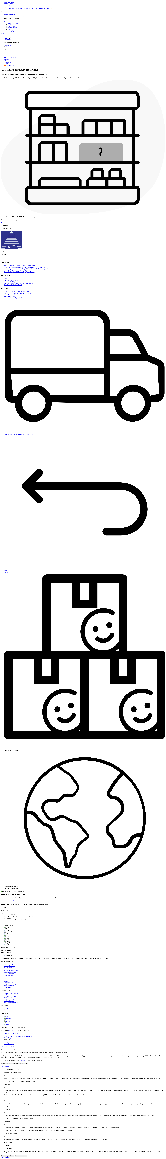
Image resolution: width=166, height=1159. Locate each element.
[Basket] (84, 50)
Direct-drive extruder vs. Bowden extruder (15, 270)
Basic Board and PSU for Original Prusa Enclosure (18, 293)
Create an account (9, 45)
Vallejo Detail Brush (9, 296)
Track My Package (9, 985)
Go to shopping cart (9, 5)
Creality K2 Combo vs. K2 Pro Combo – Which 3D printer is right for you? (25, 267)
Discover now (4, 223)
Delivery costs (11, 26)
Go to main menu (9, 2)
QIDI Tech (7, 278)
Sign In (6, 981)
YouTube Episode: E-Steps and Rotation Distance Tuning (20, 265)
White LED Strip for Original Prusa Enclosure (16, 291)
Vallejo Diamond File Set (11, 294)
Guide (6, 994)
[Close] (1, 11)
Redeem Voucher (9, 987)
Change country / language (18, 1027)
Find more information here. (8, 901)
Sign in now (7, 39)
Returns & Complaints (10, 969)
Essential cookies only (12, 1063)
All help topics (12, 31)
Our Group (7, 1008)
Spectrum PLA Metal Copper (12, 280)
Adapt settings (23, 1063)
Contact (6, 1010)
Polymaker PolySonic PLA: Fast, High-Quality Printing (19, 272)
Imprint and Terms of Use (11, 1033)
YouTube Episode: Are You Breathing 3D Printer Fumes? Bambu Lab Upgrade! (26, 269)
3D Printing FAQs (9, 999)
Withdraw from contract (7, 1047)
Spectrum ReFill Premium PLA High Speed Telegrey (18, 283)
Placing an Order (8, 964)
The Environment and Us (11, 1002)
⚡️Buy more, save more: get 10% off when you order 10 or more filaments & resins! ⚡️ (28, 8)
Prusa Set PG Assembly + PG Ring (13, 298)
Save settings (4, 1156)
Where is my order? (13, 23)
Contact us (10, 29)
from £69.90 (18, 17)
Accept (3, 1063)
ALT (9, 259)
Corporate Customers (10, 972)
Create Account (8, 982)
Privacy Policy (8, 1034)
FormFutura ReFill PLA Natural (13, 285)
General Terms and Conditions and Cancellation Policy (19, 1036)
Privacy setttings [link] (8, 1039)
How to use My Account (11, 970)
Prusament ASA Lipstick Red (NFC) (14, 282)
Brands (6, 257)
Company (7, 1042)
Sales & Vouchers (9, 973)
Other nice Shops (9, 1044)
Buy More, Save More (10, 996)
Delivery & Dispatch (9, 966)
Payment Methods (9, 967)
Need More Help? (9, 975)
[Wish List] (5, 48)
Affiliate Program (9, 998)
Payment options (12, 27)
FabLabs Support (9, 1001)
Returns (10, 24)
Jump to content (8, 3)
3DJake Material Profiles (11, 993)
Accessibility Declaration (11, 1038)
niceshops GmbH (13, 1030)
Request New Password (10, 984)
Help (5, 21)
